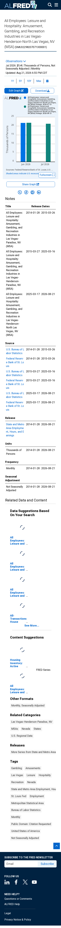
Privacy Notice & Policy (17, 919)
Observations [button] (14, 61)
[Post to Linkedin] (39, 192)
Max (38, 81)
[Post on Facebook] (26, 192)
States (37, 728)
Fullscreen (46, 174)
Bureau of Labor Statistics (26, 810)
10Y (29, 81)
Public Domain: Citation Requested (31, 824)
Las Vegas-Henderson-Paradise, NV (31, 721)
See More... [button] (31, 625)
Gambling (16, 768)
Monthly (15, 817)
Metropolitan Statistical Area (27, 803)
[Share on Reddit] (32, 192)
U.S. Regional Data (21, 735)
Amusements (33, 768)
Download (41, 90)
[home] (21, 5)
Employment (37, 796)
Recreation (17, 782)
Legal (7, 913)
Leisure (31, 775)
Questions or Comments (18, 898)
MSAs (14, 728)
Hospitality (45, 775)
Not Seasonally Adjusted (25, 838)
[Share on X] (20, 192)
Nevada (26, 728)
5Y (20, 81)
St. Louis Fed (18, 796)
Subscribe (47, 863)
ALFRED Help (12, 904)
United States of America (25, 831)
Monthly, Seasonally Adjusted (27, 705)
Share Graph (29, 184)
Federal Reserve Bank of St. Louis (15, 362)
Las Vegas (17, 775)
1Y (12, 81)
